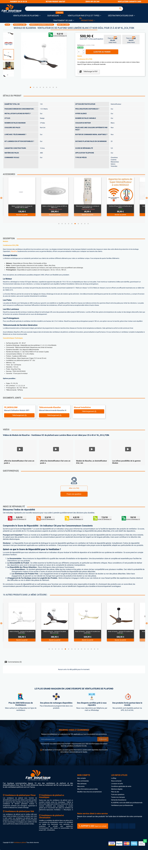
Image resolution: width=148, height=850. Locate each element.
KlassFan (14, 251)
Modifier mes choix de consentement (89, 792)
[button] (27, 15)
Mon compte (81, 778)
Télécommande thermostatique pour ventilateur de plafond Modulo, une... (54, 206)
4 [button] (40, 87)
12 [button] (84, 649)
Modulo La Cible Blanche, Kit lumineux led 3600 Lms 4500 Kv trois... (22, 206)
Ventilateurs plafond (20, 842)
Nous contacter (116, 781)
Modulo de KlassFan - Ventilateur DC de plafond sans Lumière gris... (87, 632)
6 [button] (46, 87)
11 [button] (81, 649)
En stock (80, 47)
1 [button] (30, 87)
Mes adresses (81, 783)
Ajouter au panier (102, 52)
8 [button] (53, 87)
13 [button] (88, 649)
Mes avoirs (81, 786)
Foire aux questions (117, 794)
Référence (80, 45)
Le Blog (113, 778)
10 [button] (88, 223)
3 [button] (36, 87)
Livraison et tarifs (117, 783)
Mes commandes (83, 781)
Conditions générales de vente (121, 786)
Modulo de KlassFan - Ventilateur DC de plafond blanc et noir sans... (22, 632)
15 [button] (94, 649)
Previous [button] (1, 198)
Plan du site (115, 792)
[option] (11, 54)
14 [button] (91, 649)
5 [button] (43, 87)
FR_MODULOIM (10, 407)
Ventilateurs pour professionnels (122, 805)
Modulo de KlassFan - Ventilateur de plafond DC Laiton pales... (120, 632)
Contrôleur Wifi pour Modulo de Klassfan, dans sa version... (87, 206)
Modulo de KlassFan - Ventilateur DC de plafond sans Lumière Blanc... (54, 632)
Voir (27, 201)
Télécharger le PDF (88, 71)
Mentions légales (116, 789)
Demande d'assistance (118, 800)
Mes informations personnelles (87, 789)
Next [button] (147, 198)
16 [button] (97, 649)
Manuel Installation (82, 407)
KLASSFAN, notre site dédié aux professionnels (126, 802)
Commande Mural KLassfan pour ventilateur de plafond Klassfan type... (120, 206)
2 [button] (33, 87)
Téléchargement (18, 415)
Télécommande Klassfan (50, 407)
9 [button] (56, 87)
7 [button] (49, 87)
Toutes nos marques (118, 797)
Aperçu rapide (19, 201)
